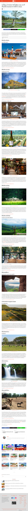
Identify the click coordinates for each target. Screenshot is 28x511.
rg (17, 60)
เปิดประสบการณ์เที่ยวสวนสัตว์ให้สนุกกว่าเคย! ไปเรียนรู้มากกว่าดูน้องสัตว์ (14, 468)
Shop (20, 503)
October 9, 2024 (12, 469)
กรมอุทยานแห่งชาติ (15, 381)
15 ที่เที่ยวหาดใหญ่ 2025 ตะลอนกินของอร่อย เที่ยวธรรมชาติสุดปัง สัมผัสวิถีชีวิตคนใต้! (5, 459)
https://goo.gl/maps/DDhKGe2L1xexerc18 (9, 299)
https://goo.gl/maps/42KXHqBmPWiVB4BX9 (9, 270)
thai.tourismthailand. (14, 147)
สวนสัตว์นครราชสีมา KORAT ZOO (14, 410)
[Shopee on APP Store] (14, 503)
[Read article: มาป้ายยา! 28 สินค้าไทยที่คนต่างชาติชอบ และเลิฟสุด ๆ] (20, 447)
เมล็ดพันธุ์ (4, 241)
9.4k (18, 451)
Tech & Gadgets (25, 502)
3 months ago (6, 489)
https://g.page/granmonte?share (8, 155)
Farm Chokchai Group (14, 351)
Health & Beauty (25, 500)
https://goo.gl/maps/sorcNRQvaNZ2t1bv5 (9, 183)
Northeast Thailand (5, 425)
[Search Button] (25, 476)
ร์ (8, 264)
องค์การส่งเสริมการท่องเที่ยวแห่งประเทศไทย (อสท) (14, 292)
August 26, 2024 (20, 469)
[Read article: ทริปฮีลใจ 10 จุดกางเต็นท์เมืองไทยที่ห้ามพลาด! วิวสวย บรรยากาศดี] (14, 455)
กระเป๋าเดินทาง (20, 421)
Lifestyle (21, 499)
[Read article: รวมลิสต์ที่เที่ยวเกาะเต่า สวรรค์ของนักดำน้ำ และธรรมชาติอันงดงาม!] (22, 465)
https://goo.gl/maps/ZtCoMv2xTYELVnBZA (9, 359)
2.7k (23, 469)
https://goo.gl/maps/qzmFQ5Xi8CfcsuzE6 (9, 418)
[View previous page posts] (13, 472)
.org (17, 175)
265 (8, 481)
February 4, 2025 (21, 460)
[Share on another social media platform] (25, 29)
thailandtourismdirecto (14, 119)
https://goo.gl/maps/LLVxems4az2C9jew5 (9, 99)
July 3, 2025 (16, 451)
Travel (20, 501)
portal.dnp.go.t (15, 236)
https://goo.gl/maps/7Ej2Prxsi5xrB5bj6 (8, 388)
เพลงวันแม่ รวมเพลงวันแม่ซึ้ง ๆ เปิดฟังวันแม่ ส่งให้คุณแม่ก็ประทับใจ (12, 480)
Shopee (21, 502)
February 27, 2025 (12, 460)
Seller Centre (11, 509)
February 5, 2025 (3, 469)
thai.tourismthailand (14, 175)
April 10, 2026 (3, 452)
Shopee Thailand (4, 509)
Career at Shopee (15, 509)
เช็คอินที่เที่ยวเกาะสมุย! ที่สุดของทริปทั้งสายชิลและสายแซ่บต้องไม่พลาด (5, 468)
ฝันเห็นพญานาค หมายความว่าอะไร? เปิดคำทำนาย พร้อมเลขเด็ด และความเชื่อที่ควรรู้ (14, 483)
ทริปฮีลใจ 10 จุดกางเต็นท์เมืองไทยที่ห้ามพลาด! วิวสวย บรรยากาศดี (13, 459)
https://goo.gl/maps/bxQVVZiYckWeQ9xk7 (9, 127)
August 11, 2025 (3, 461)
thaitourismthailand (9, 424)
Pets (24, 506)
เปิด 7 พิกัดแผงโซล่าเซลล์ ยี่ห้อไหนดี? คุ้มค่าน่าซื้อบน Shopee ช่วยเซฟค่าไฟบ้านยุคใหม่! (14, 488)
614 (23, 460)
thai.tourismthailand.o (14, 60)
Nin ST (8, 436)
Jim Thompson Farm (13, 321)
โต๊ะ (23, 181)
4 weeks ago (6, 481)
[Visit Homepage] (14, 1)
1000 (6, 461)
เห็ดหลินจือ (9, 268)
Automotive (25, 503)
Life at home (25, 505)
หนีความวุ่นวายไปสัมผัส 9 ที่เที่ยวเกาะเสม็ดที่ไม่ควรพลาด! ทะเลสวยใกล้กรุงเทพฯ (22, 459)
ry (17, 119)
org (17, 147)
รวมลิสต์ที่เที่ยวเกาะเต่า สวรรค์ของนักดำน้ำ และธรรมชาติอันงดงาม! (22, 468)
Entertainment (21, 500)
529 (6, 469)
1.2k (15, 460)
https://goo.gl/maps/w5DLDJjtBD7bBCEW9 (9, 244)
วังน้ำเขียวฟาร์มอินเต (6, 264)
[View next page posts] (14, 472)
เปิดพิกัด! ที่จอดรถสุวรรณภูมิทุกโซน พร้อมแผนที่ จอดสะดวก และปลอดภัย (7, 451)
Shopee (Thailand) (22, 509)
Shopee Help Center (8, 509)
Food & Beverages (21, 497)
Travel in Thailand (4, 449)
